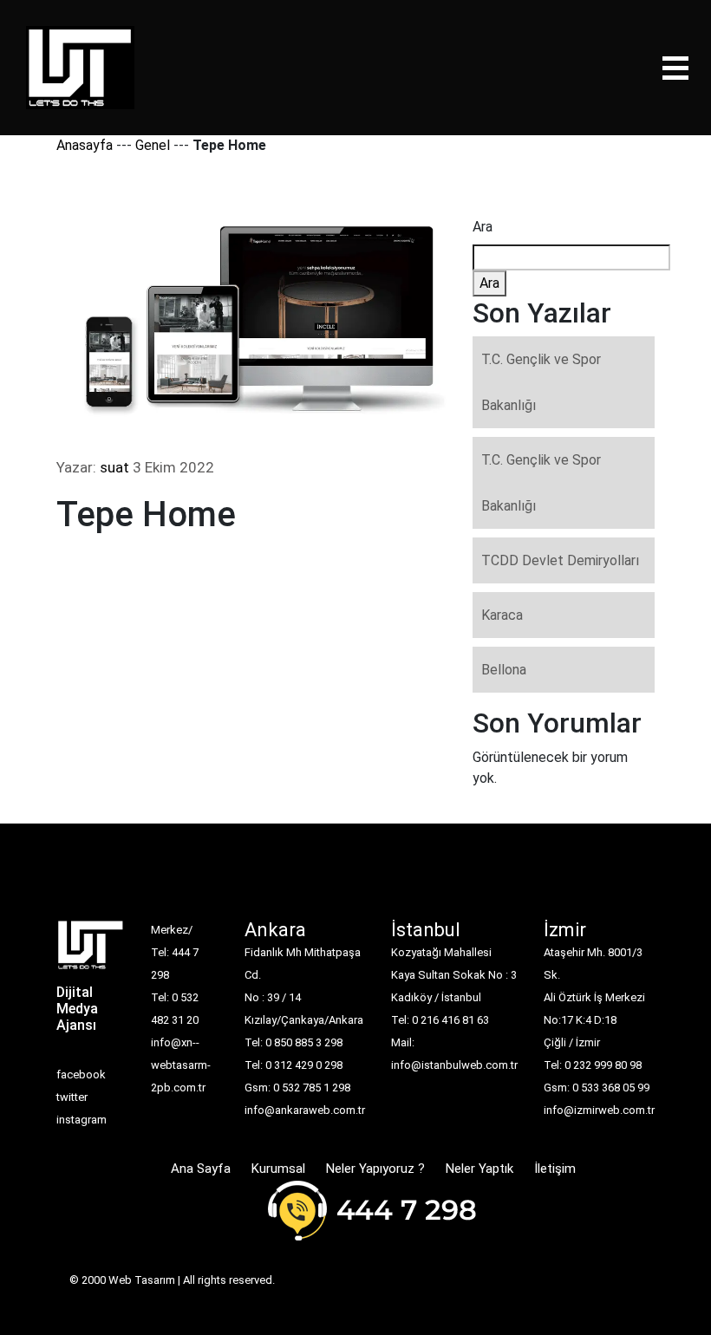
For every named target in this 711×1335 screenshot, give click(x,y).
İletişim (555, 1168)
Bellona (503, 669)
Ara (482, 226)
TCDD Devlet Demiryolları (560, 560)
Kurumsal (278, 1168)
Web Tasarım (141, 1279)
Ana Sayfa (201, 1168)
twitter (72, 1097)
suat (114, 467)
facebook (81, 1074)
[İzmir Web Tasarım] (90, 950)
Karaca (502, 615)
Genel (152, 145)
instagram (81, 1119)
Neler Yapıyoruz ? (375, 1168)
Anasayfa (84, 145)
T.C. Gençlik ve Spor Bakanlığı (541, 382)
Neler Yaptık (479, 1168)
